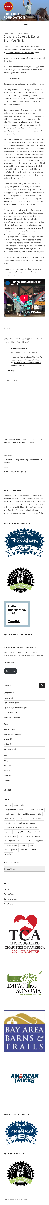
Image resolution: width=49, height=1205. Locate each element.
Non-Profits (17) (10, 713)
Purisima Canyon (33, 836)
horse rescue (22, 818)
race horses (10, 841)
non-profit (18, 832)
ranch (20, 841)
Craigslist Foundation (14, 810)
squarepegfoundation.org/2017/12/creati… (27, 360)
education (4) (9, 729)
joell (27, 33)
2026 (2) (7, 761)
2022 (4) (7, 780)
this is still (23, 204)
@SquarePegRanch (21, 363)
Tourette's (24, 850)
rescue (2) (8, 739)
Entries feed (9, 894)
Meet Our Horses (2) (12, 717)
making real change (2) (13, 734)
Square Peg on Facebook (18, 635)
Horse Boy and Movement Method (20, 52)
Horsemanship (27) (11, 703)
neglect (8, 832)
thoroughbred (11, 850)
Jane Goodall (10, 823)
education (30, 810)
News (9, 328)
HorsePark (9, 818)
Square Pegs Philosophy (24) (15, 708)
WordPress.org (10, 904)
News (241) (8, 698)
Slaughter (39, 841)
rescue (29, 841)
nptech (29, 832)
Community (19, 805)
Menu (26, 24)
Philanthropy (10, 836)
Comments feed (10, 899)
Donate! (7, 790)
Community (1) (10, 749)
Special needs (11, 845)
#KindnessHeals (35, 363)
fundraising (10, 814)
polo (20, 836)
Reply (13, 371)
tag (31, 845)
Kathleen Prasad (19, 349)
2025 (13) (7, 766)
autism (8, 805)
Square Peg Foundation (14, 15)
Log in (6, 889)
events (40, 810)
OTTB (37, 832)
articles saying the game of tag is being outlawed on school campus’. (22, 187)
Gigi (39, 814)
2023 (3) (7, 775)
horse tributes (37, 818)
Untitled (35, 850)
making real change (27, 823)
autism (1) (8, 744)
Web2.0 (8, 854)
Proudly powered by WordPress (15, 1199)
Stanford (23, 845)
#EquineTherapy (17, 365)
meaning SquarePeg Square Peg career (21, 827)
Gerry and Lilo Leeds (26, 814)
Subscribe (10, 671)
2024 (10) (7, 771)
